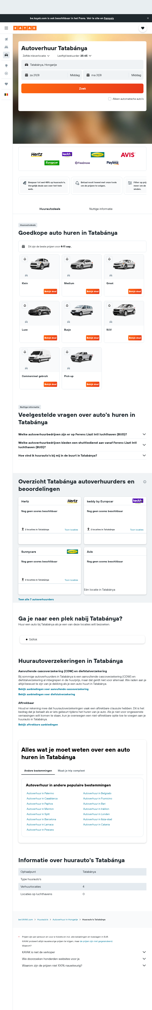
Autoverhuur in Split (38, 814)
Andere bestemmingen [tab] (38, 770)
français (109, 18)
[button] (148, 18)
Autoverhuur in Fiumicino (97, 798)
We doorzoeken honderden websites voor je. (51, 959)
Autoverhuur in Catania (96, 824)
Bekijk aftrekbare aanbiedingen (38, 724)
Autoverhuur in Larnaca (40, 824)
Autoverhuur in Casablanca (42, 798)
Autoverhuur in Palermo (40, 793)
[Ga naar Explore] (6, 65)
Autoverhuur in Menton (40, 809)
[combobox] (36, 56)
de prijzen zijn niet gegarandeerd (96, 941)
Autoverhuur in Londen (96, 814)
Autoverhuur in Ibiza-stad (97, 819)
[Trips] (6, 84)
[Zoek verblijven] (6, 47)
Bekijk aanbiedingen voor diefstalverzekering (46, 694)
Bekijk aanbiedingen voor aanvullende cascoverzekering (53, 689)
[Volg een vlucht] (6, 73)
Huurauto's (42, 919)
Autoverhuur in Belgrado (97, 793)
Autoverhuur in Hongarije (65, 919)
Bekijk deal (50, 291)
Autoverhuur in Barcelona (41, 819)
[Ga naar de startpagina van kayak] (25, 28)
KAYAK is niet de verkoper (38, 952)
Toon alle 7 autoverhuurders (36, 599)
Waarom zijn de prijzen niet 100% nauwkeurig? (52, 965)
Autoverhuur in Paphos (40, 803)
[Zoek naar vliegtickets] (6, 39)
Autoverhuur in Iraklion (96, 809)
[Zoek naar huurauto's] (6, 55)
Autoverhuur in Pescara (40, 829)
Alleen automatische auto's (128, 98)
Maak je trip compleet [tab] (71, 770)
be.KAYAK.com (25, 919)
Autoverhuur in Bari (94, 803)
